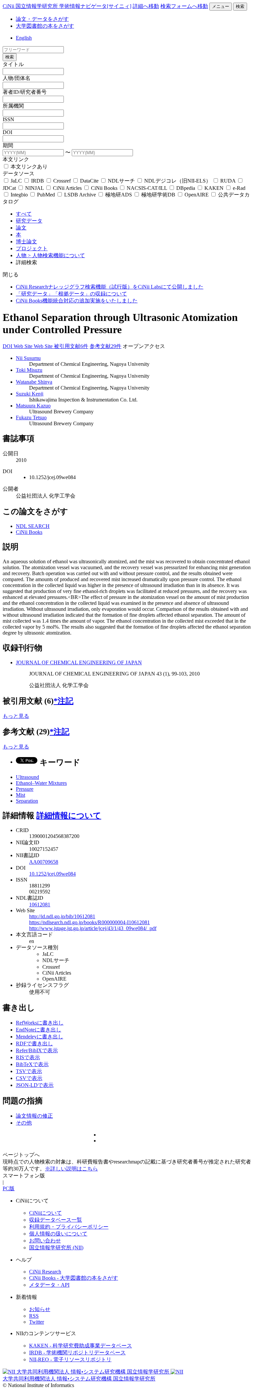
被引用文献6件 (71, 346)
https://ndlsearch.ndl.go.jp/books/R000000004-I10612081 (89, 922)
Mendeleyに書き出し (39, 1036)
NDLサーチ (121, 181)
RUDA (228, 181)
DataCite (89, 181)
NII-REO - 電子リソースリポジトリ (70, 1359)
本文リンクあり (28, 166)
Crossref (62, 181)
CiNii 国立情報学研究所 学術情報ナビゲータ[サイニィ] (67, 6)
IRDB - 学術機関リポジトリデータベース (77, 1352)
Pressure (24, 789)
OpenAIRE (196, 194)
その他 (24, 1123)
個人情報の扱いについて (58, 1233)
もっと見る (16, 716)
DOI (7, 132)
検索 (240, 6)
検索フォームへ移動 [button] (184, 6)
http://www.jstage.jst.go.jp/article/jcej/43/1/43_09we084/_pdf (92, 928)
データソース (18, 173)
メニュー (220, 6)
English (24, 38)
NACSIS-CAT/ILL (146, 188)
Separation (27, 801)
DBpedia (185, 188)
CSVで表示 (29, 1078)
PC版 (9, 1188)
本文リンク (16, 159)
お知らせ (39, 1309)
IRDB (37, 181)
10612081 (39, 904)
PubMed (46, 194)
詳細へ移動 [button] (146, 6)
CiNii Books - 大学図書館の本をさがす (73, 1278)
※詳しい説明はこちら (71, 1168)
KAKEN (214, 188)
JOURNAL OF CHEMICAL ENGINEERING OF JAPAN (79, 662)
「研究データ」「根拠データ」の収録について (71, 293)
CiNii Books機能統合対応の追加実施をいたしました (77, 300)
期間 (8, 145)
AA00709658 (43, 862)
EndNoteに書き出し (38, 1029)
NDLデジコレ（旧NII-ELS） (177, 181)
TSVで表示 (29, 1071)
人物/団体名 (16, 78)
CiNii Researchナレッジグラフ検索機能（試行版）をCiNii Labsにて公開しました (109, 287)
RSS (34, 1316)
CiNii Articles (67, 188)
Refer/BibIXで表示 (37, 1050)
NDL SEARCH (33, 526)
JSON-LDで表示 (35, 1085)
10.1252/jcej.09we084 (52, 874)
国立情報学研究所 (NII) (56, 1247)
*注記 (63, 701)
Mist (20, 795)
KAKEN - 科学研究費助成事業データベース (80, 1345)
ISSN (8, 119)
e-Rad (238, 188)
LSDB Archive (80, 194)
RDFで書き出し (34, 1043)
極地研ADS (118, 194)
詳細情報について (68, 815)
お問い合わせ (45, 1240)
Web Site (24, 346)
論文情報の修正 (34, 1116)
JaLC (16, 181)
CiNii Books (104, 188)
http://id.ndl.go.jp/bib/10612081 (62, 916)
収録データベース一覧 (55, 1220)
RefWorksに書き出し (40, 1023)
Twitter (36, 1322)
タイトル (13, 64)
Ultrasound (27, 777)
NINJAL (34, 188)
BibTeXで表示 (32, 1064)
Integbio (19, 194)
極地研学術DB (158, 194)
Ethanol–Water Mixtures (41, 783)
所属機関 (13, 106)
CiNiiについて (45, 1213)
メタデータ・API (49, 1285)
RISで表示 (28, 1057)
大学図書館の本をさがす (45, 26)
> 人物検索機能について (56, 255)
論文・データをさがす (42, 19)
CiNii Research (45, 1271)
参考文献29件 (105, 346)
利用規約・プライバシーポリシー (68, 1227)
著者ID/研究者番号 (25, 92)
